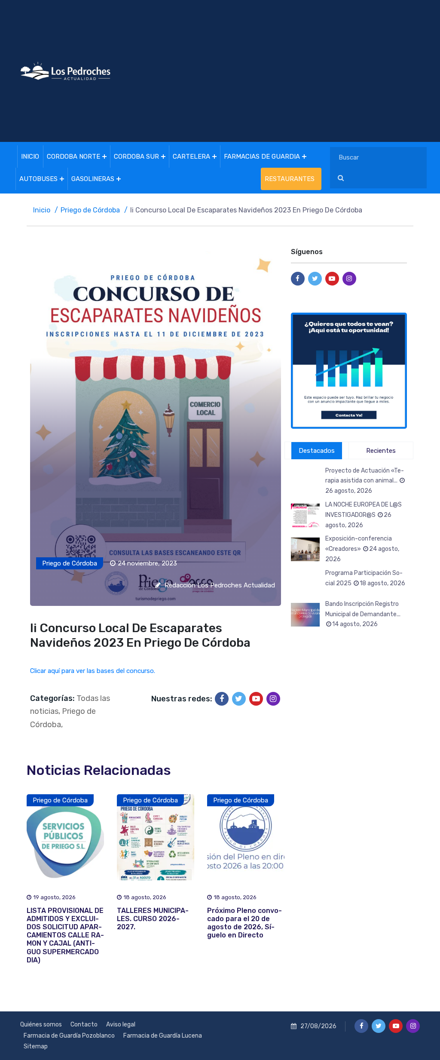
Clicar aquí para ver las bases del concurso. (92, 671)
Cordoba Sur (136, 156)
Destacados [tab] (317, 451)
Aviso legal (120, 1024)
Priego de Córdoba (90, 210)
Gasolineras (92, 179)
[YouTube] (256, 699)
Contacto (84, 1024)
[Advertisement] (288, 71)
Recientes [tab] (381, 451)
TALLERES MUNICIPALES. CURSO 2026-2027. (153, 918)
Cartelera (191, 156)
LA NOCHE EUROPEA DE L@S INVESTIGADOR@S (363, 515)
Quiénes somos (41, 1024)
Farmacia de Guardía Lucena (162, 1035)
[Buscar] (340, 178)
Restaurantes (290, 179)
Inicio (30, 156)
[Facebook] (222, 699)
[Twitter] (239, 699)
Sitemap (36, 1046)
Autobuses (38, 179)
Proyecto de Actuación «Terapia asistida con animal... (364, 481)
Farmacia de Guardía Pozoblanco (69, 1035)
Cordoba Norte (73, 156)
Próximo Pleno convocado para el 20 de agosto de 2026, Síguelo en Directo (244, 923)
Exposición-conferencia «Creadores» (362, 549)
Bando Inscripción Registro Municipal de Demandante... (362, 614)
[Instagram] (273, 699)
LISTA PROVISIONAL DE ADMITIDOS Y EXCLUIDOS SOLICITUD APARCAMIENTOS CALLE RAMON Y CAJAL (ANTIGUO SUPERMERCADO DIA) (65, 935)
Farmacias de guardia (262, 156)
